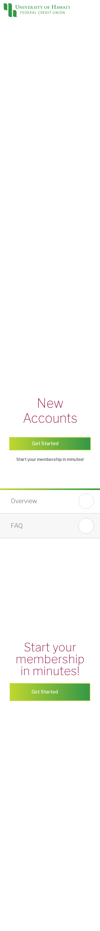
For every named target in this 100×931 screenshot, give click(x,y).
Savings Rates (13, 199)
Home (6, 88)
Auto (4, 75)
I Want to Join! (21, 466)
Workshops (10, 403)
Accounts (9, 119)
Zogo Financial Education (23, 298)
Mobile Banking (14, 230)
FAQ (17, 525)
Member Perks (13, 422)
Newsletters (12, 379)
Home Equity (12, 100)
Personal (8, 44)
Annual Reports (14, 385)
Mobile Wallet (13, 242)
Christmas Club (14, 174)
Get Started (45, 692)
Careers (7, 434)
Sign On (20, 24)
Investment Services (19, 286)
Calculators (10, 310)
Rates (5, 106)
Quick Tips (9, 304)
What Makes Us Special (22, 366)
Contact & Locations (28, 449)
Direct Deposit (13, 255)
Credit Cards (11, 50)
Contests (8, 409)
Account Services (16, 249)
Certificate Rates (16, 205)
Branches (9, 335)
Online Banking (14, 224)
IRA (3, 168)
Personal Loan (13, 57)
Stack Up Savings (16, 162)
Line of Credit (12, 63)
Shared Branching (17, 341)
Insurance (9, 292)
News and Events (16, 372)
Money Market (14, 187)
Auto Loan (10, 81)
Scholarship (11, 416)
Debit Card (10, 137)
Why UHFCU (12, 323)
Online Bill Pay (13, 236)
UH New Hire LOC (17, 69)
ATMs (5, 348)
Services (8, 211)
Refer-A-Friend (14, 428)
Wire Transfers (14, 261)
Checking (9, 125)
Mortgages (11, 94)
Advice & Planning (17, 273)
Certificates (11, 180)
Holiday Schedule (16, 354)
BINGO (6, 397)
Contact (65, 27)
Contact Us (10, 440)
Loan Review (12, 279)
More (5, 391)
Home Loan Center (18, 317)
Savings (7, 143)
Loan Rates (11, 112)
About (6, 360)
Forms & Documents (19, 267)
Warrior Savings (15, 156)
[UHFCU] (36, 11)
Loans (6, 38)
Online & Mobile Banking (22, 218)
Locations (47, 27)
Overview (24, 501)
